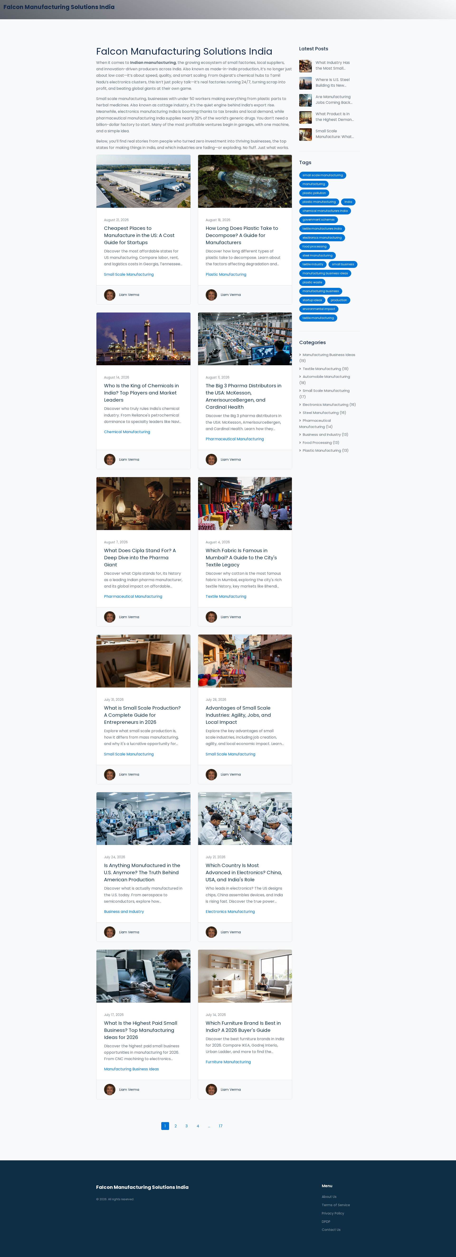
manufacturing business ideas (325, 273)
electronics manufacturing (322, 238)
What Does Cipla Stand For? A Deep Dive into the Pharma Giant (140, 557)
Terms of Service (336, 1205)
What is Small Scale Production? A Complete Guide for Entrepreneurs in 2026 (142, 715)
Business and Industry (124, 911)
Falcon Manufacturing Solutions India (59, 7)
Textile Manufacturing (226, 596)
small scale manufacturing (323, 175)
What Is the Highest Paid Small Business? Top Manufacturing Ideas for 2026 (140, 1030)
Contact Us (331, 1229)
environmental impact (319, 309)
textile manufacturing (318, 318)
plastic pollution (314, 193)
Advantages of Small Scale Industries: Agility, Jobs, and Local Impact (238, 715)
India (348, 202)
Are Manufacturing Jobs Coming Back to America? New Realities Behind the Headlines (334, 99)
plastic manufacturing (319, 202)
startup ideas (312, 300)
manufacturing (314, 184)
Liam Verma (129, 294)
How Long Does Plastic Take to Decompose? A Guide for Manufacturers (242, 235)
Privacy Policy (333, 1213)
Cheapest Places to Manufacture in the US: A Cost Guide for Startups (139, 235)
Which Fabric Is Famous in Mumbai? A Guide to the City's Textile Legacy (241, 557)
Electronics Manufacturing (230, 911)
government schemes (319, 220)
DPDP (326, 1221)
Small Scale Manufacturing (129, 274)
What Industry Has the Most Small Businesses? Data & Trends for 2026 (334, 65)
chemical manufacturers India (325, 211)
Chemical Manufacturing (127, 432)
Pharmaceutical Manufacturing (235, 439)
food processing (315, 246)
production (339, 300)
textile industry (313, 264)
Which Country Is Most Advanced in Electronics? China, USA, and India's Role (244, 872)
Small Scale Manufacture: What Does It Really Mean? (334, 134)
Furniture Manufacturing (228, 1062)
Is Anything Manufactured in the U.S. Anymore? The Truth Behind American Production (142, 872)
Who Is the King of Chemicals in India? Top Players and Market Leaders (141, 392)
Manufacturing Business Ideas (131, 1069)
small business (343, 264)
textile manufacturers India (322, 229)
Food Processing (321, 442)
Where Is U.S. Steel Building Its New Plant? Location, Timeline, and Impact (333, 82)
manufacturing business (321, 291)
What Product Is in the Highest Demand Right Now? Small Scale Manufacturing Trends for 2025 (335, 117)
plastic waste (312, 282)
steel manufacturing (317, 255)
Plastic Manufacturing (226, 274)
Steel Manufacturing (324, 412)
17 (221, 1126)
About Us (329, 1196)
